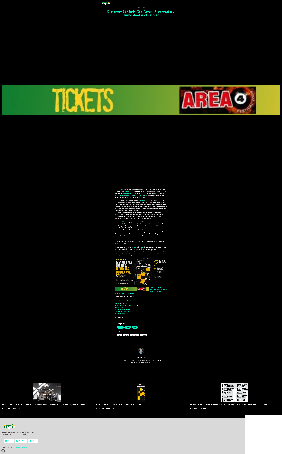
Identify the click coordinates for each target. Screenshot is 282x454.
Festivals (120, 327)
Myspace (134, 193)
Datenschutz (17, 447)
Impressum (24, 447)
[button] (3, 451)
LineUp (134, 327)
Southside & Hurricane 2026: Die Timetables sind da (118, 404)
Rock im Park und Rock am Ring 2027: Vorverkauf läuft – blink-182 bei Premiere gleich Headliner (43, 404)
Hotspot (128, 327)
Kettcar (126, 335)
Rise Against (134, 335)
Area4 (119, 335)
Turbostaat (143, 335)
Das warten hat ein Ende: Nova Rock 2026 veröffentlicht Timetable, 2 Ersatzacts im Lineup (228, 404)
